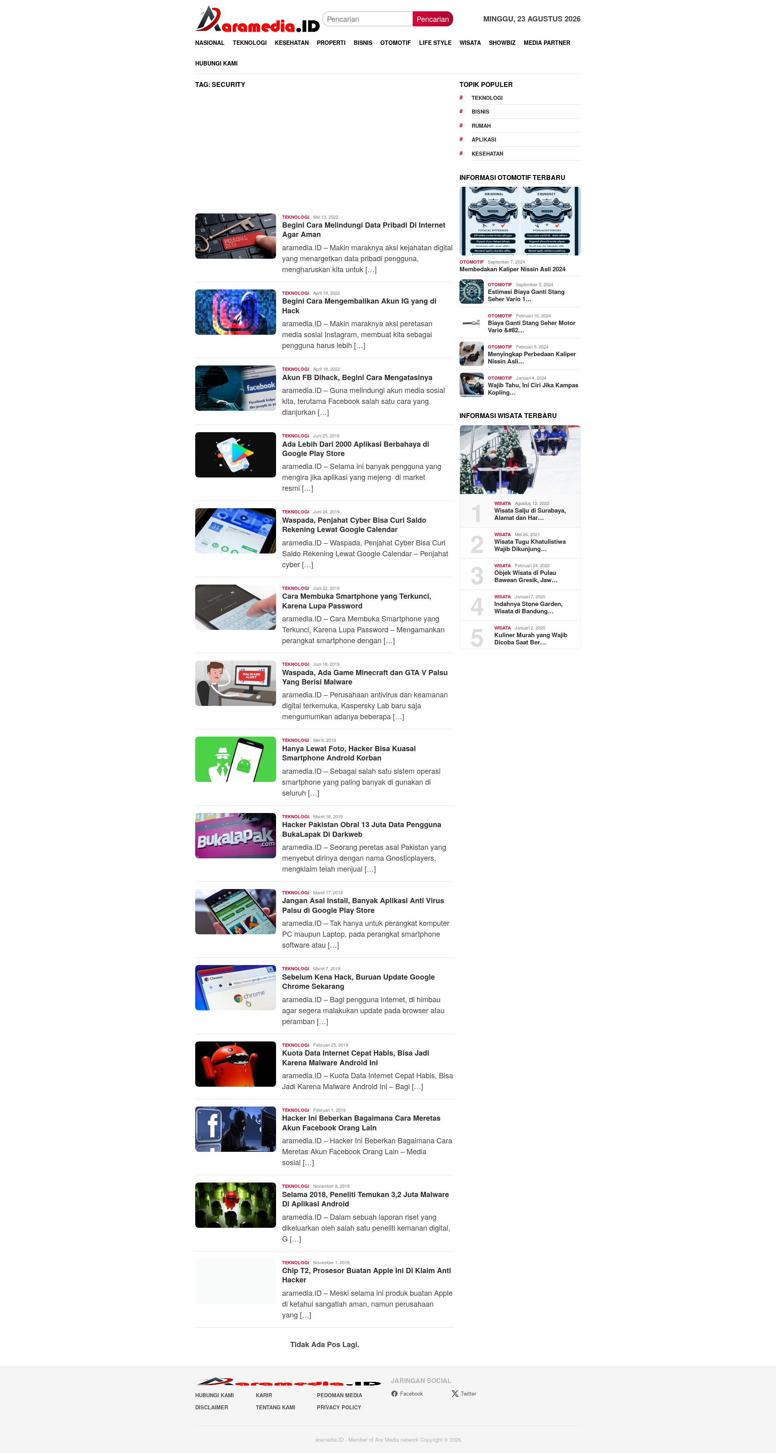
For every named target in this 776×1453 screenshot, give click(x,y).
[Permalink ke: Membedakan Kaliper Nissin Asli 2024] (520, 221)
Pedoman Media (339, 1395)
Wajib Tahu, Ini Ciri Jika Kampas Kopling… (533, 388)
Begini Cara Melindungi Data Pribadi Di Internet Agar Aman (363, 229)
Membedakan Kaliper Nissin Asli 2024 (512, 268)
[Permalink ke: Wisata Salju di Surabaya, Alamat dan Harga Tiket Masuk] (520, 459)
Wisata (502, 503)
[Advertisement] (324, 153)
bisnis (480, 111)
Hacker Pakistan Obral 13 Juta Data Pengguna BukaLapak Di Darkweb (361, 829)
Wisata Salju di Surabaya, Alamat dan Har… (530, 514)
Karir (264, 1395)
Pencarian (433, 18)
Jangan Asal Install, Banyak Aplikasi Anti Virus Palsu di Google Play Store (363, 905)
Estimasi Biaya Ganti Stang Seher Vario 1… (526, 295)
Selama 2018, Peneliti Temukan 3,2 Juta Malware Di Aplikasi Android (365, 1199)
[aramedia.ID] (259, 18)
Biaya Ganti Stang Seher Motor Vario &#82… (532, 326)
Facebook (411, 1393)
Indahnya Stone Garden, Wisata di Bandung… (528, 607)
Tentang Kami (275, 1407)
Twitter (468, 1393)
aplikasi (484, 139)
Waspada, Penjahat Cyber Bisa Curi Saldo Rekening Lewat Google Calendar (354, 524)
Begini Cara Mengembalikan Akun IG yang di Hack (359, 305)
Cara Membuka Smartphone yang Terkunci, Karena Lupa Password (356, 600)
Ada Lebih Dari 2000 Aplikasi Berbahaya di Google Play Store (355, 448)
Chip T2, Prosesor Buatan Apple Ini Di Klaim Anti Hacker (366, 1275)
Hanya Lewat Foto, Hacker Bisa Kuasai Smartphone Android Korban (349, 753)
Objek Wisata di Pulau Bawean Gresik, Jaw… (526, 576)
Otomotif (472, 262)
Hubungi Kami (214, 1395)
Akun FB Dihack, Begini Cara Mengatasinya (357, 377)
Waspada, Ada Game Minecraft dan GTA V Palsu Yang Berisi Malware (365, 677)
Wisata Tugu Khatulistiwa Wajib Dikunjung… (530, 545)
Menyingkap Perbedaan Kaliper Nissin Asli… (532, 357)
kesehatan (487, 153)
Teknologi (295, 217)
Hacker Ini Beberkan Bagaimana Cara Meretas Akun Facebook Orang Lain (361, 1122)
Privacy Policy (339, 1407)
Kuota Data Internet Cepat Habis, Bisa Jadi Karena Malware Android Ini (355, 1057)
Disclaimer (211, 1407)
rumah (481, 125)
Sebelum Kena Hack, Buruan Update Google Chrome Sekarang (358, 981)
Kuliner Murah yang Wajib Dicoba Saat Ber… (530, 638)
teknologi (487, 97)
